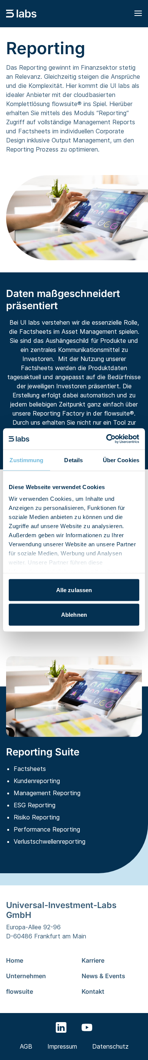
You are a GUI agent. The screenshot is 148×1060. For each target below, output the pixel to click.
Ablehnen (74, 614)
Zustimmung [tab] (26, 460)
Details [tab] (73, 460)
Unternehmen (26, 976)
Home (14, 960)
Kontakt (93, 991)
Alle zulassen (74, 589)
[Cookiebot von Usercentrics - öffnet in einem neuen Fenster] (106, 439)
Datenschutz (110, 1046)
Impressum (62, 1046)
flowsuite (19, 991)
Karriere (93, 960)
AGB (26, 1046)
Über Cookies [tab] (121, 460)
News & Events (103, 976)
